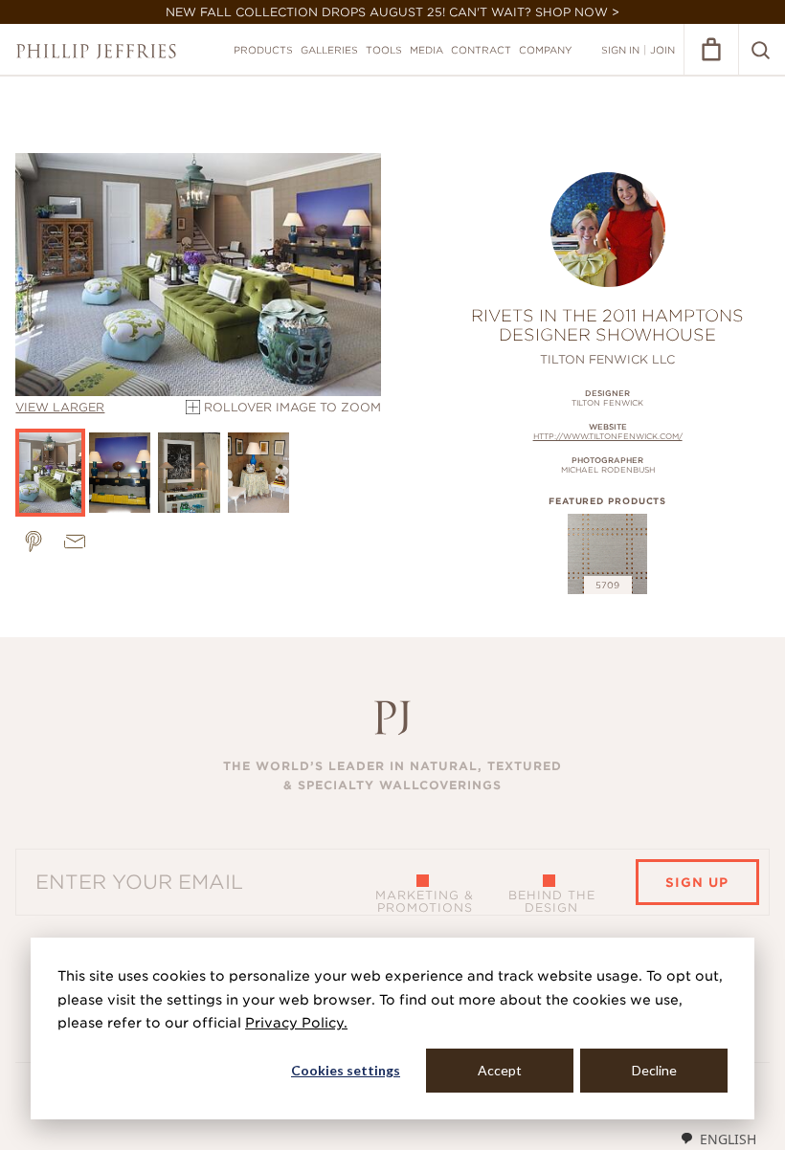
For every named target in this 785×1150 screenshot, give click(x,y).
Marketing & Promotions (424, 901)
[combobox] (718, 1138)
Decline (654, 1070)
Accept (500, 1070)
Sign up (697, 882)
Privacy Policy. (296, 1022)
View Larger (59, 407)
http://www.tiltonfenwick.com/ (608, 436)
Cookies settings (345, 1070)
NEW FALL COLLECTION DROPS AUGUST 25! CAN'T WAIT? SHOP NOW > (392, 12)
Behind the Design (551, 901)
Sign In (620, 49)
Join (662, 49)
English (728, 1139)
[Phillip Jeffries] (96, 51)
